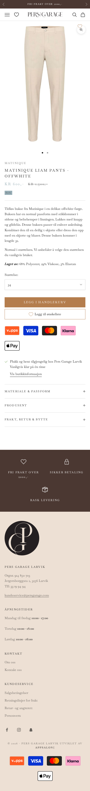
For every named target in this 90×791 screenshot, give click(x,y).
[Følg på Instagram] (19, 729)
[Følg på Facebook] (7, 729)
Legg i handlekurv (45, 302)
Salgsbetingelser (16, 693)
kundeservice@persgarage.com (27, 595)
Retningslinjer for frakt (21, 700)
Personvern (13, 715)
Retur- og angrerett (19, 708)
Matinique (15, 163)
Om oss (10, 662)
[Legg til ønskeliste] (79, 26)
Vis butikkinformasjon (26, 374)
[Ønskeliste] (16, 14)
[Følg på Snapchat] (31, 729)
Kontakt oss (13, 670)
